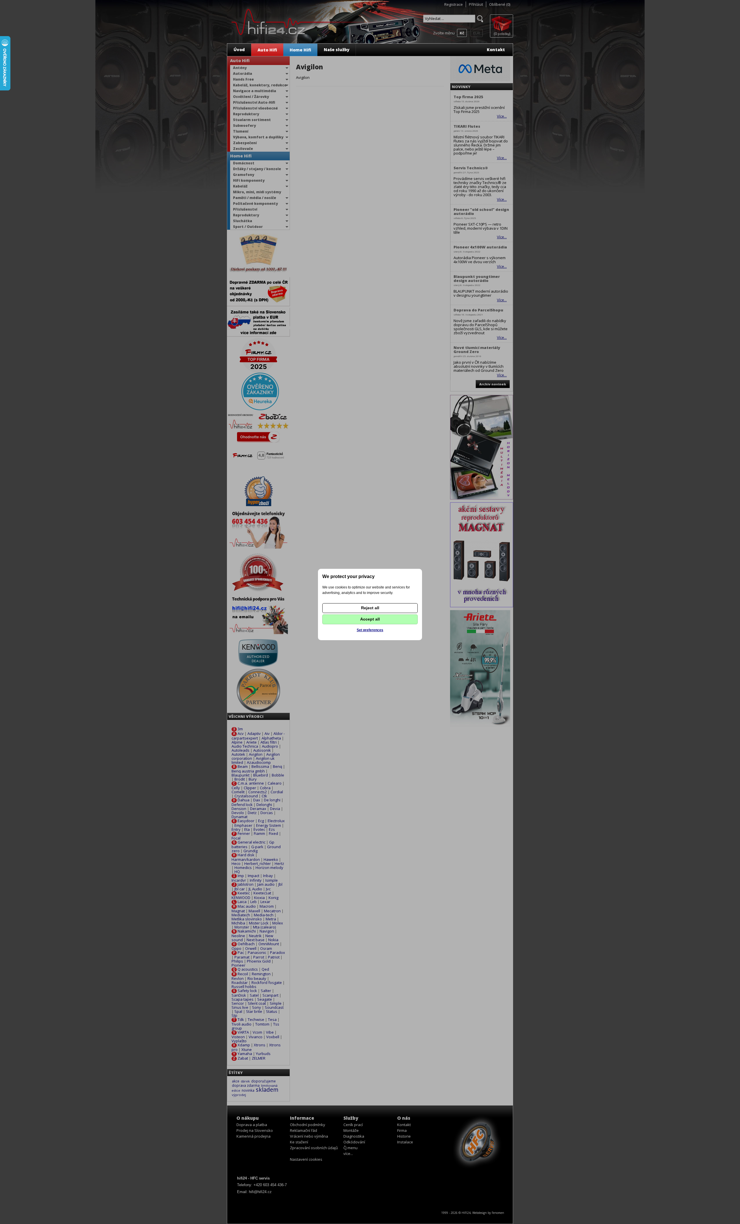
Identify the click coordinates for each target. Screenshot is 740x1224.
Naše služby (336, 49)
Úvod (239, 49)
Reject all (370, 608)
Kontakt (496, 49)
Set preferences (370, 630)
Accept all (370, 619)
